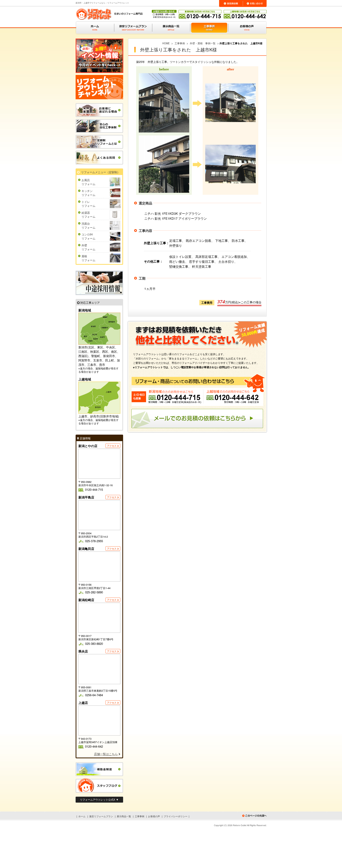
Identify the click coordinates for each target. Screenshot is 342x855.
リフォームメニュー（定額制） (100, 172)
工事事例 (139, 816)
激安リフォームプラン (101, 816)
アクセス (112, 445)
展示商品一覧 (124, 816)
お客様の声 (154, 816)
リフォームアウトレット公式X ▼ (99, 799)
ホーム (82, 816)
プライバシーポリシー (175, 816)
